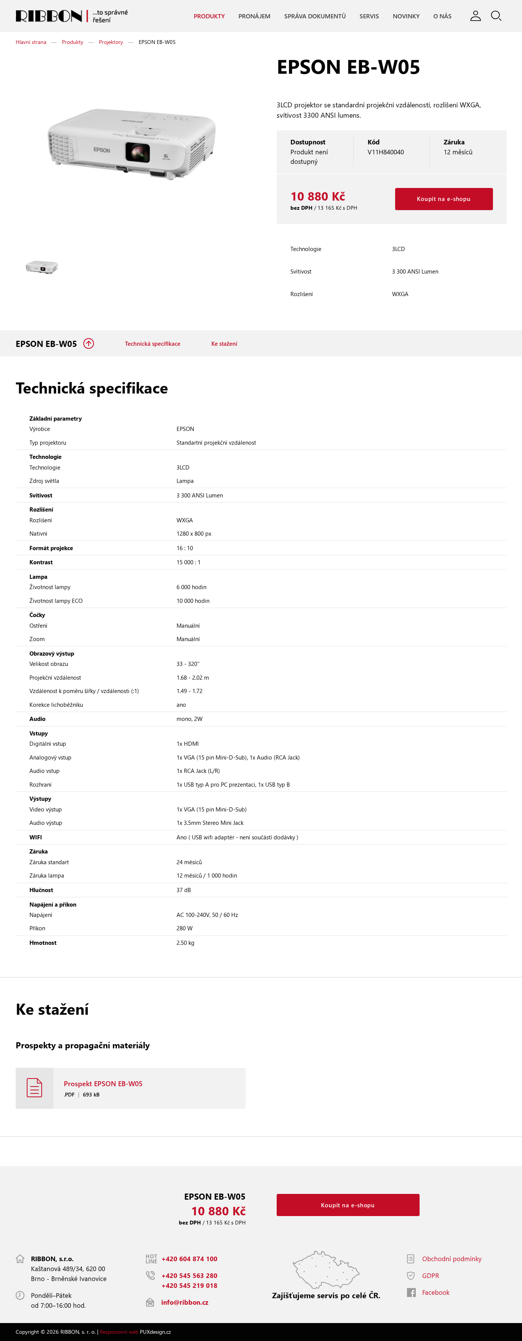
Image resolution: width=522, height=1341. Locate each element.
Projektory (111, 41)
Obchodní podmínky (451, 1258)
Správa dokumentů (315, 16)
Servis (369, 16)
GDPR (430, 1275)
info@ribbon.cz (184, 1302)
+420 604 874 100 (189, 1258)
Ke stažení (224, 343)
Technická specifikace (152, 343)
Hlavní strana (31, 41)
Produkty (209, 16)
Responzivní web (119, 1331)
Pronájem (254, 16)
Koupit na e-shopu (444, 198)
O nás (442, 16)
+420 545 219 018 (189, 1285)
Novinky (406, 16)
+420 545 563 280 (189, 1275)
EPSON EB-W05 (47, 343)
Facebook (435, 1292)
